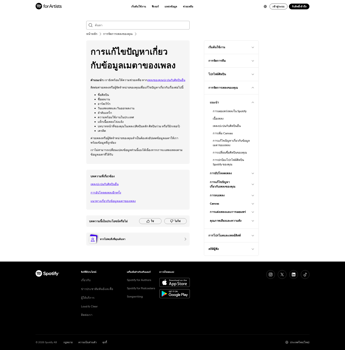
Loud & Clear (89, 306)
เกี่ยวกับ (86, 280)
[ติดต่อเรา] (184, 239)
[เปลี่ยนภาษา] (265, 6)
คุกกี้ (104, 342)
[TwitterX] (282, 274)
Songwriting (135, 296)
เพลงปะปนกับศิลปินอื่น (105, 184)
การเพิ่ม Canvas (223, 133)
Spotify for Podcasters (141, 288)
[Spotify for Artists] (49, 6)
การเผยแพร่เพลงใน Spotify (230, 111)
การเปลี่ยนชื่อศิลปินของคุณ (230, 152)
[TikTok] (305, 274)
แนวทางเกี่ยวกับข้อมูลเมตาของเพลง (113, 201)
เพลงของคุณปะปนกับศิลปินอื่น (166, 80)
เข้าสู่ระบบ (278, 6)
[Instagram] (270, 274)
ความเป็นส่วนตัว (87, 342)
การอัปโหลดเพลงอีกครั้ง (106, 193)
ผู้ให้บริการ (88, 298)
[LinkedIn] (293, 274)
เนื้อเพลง (218, 118)
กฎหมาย (68, 342)
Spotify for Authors (139, 280)
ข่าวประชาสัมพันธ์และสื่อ (97, 289)
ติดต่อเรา (86, 315)
